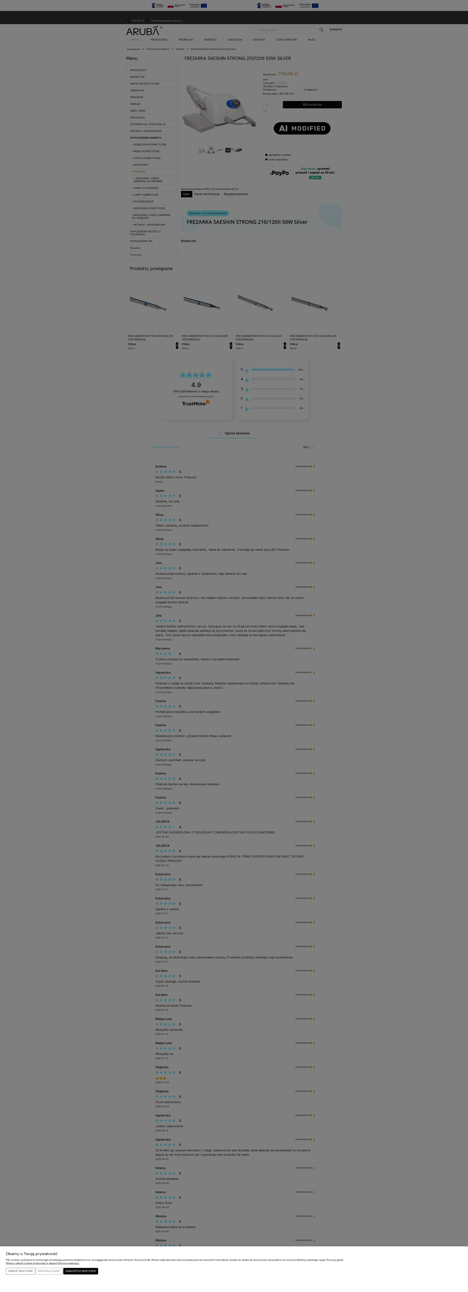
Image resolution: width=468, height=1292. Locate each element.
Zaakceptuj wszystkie (80, 1271)
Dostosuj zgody (49, 1271)
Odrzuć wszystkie (20, 1271)
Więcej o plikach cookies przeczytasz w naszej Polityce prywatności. (43, 1263)
